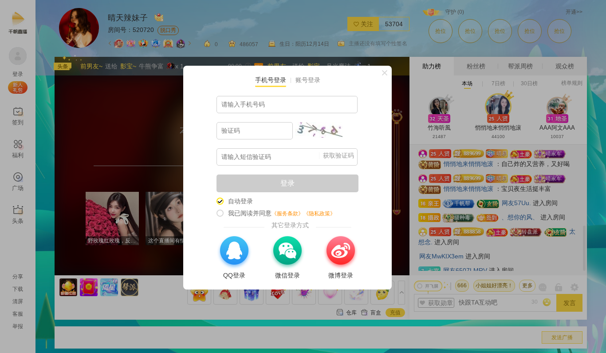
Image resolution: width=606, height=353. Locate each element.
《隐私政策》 (319, 213)
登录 (287, 183)
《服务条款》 (287, 213)
